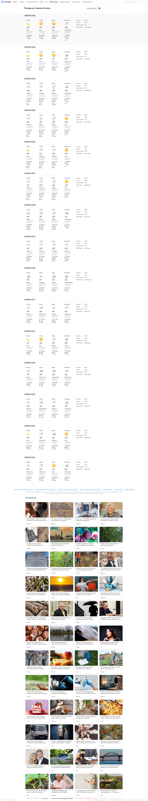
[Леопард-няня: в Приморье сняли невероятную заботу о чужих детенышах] (61, 563)
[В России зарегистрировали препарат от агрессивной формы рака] (86, 686)
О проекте (89, 800)
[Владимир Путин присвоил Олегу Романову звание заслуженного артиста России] (111, 612)
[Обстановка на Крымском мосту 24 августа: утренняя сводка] (111, 760)
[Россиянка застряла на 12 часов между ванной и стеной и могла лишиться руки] (111, 587)
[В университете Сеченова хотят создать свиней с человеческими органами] (37, 612)
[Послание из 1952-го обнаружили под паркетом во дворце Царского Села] (61, 513)
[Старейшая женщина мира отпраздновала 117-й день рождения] (61, 785)
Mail (2, 800)
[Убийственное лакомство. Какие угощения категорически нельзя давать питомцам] (37, 513)
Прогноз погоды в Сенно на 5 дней (45, 489)
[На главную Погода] (7, 2)
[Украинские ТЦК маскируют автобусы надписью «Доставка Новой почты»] (37, 736)
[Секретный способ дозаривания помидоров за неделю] (86, 711)
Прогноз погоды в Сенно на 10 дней (90, 489)
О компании (7, 800)
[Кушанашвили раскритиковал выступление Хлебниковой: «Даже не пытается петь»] (111, 637)
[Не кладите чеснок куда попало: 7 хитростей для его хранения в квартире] (37, 587)
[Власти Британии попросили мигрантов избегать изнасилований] (61, 538)
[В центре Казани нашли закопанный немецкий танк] (37, 538)
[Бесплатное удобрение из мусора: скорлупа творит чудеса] (37, 637)
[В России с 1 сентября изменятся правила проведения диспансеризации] (86, 513)
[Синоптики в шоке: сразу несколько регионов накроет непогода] (37, 661)
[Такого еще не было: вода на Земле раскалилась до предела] (61, 587)
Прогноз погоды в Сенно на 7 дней (67, 489)
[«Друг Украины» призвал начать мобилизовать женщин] (61, 612)
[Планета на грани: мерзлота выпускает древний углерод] (86, 637)
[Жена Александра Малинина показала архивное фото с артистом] (37, 760)
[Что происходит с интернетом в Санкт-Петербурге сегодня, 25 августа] (86, 785)
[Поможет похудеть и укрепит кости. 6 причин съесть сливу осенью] (86, 538)
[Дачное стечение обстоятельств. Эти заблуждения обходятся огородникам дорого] (86, 563)
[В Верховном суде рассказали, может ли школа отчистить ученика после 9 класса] (86, 760)
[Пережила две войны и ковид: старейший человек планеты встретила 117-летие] (111, 513)
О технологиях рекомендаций (114, 800)
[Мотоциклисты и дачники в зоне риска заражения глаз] (111, 661)
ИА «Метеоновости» (142, 800)
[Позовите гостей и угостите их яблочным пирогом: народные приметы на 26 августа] (61, 661)
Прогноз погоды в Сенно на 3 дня (23, 489)
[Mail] (2, 2)
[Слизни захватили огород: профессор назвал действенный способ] (37, 686)
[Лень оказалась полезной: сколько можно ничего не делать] (61, 711)
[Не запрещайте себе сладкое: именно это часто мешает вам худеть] (37, 711)
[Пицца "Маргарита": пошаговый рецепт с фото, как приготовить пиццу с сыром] (111, 711)
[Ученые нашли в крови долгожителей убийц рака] (61, 686)
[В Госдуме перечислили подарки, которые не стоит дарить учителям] (86, 587)
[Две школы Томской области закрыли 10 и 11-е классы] (86, 661)
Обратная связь (126, 800)
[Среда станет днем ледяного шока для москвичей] (111, 538)
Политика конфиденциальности (100, 800)
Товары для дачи (129, 489)
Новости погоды (107, 489)
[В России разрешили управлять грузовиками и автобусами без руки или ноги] (61, 760)
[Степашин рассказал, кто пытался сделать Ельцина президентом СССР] (111, 563)
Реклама (13, 800)
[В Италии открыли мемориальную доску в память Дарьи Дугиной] (37, 563)
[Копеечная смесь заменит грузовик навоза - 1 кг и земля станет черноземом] (111, 785)
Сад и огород (118, 489)
